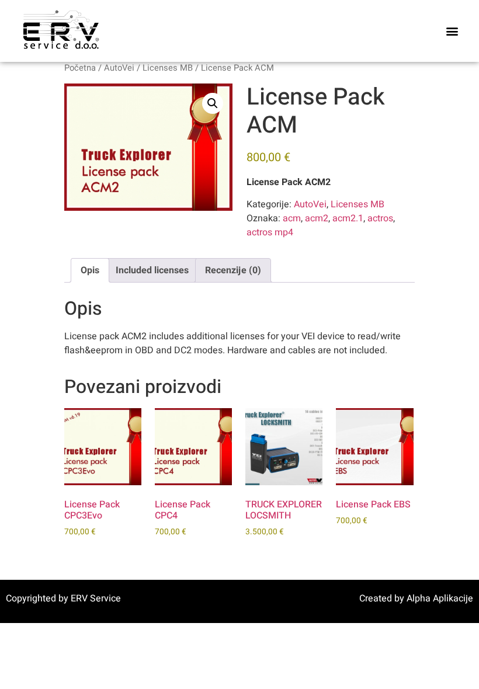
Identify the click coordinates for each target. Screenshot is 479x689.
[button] (451, 31)
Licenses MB (168, 68)
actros (380, 218)
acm (292, 218)
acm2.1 (347, 218)
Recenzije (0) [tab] (233, 270)
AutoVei (119, 68)
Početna (80, 68)
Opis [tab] (90, 270)
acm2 (316, 218)
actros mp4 (270, 232)
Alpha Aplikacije (440, 598)
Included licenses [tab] (152, 270)
